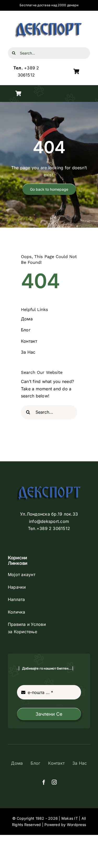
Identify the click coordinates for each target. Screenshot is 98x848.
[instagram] (54, 782)
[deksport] (49, 20)
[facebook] (43, 782)
